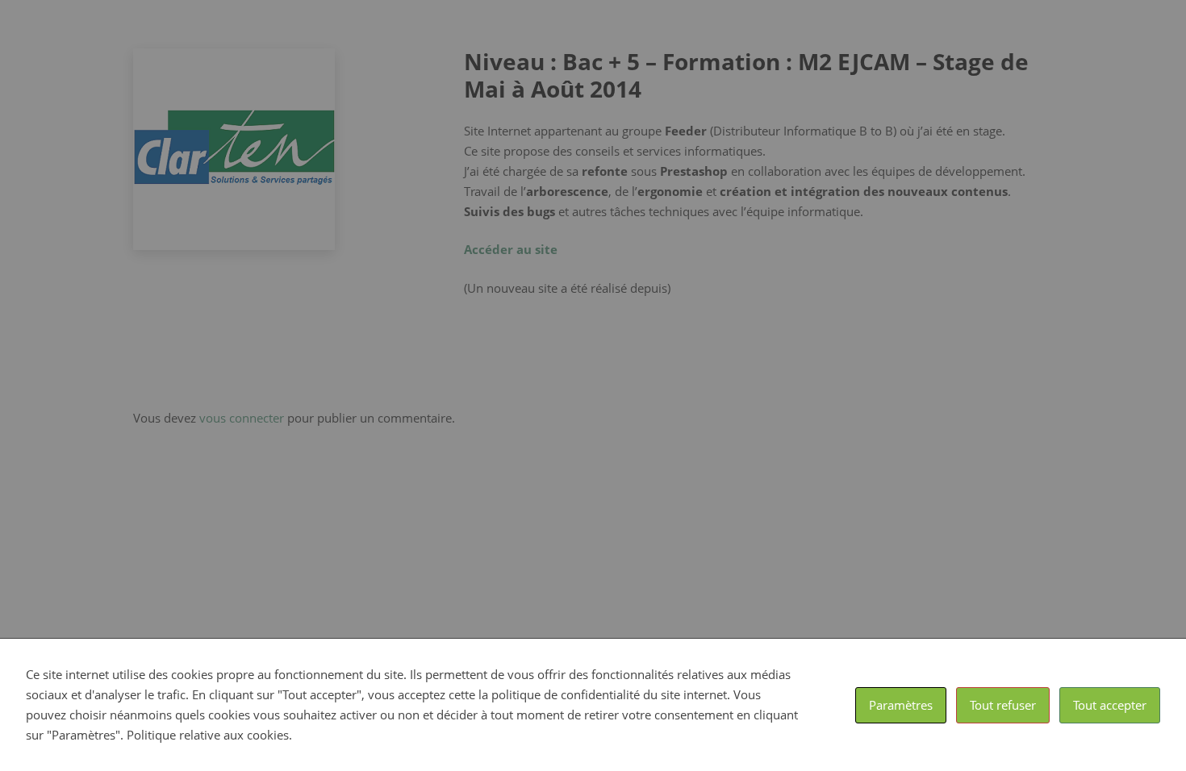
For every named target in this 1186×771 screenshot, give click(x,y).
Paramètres (901, 705)
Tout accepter (1109, 705)
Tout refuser (1003, 705)
